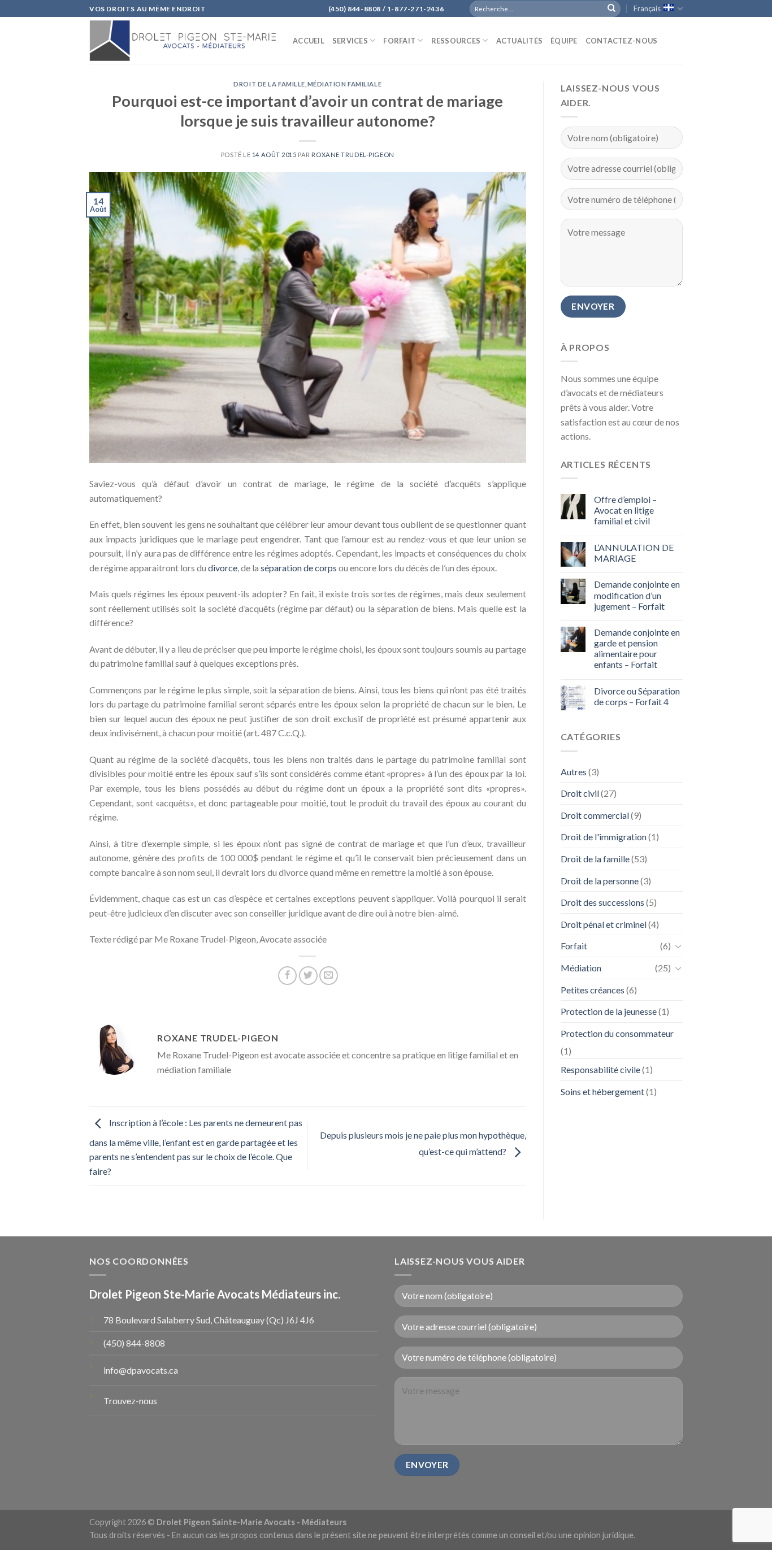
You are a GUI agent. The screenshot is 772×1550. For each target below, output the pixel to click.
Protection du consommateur (617, 1033)
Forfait (399, 40)
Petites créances (592, 989)
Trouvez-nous (130, 1400)
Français (647, 8)
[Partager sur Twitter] (308, 975)
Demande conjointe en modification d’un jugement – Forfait (637, 595)
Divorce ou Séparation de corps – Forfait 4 (637, 696)
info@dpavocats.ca (140, 1370)
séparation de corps (299, 567)
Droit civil (580, 793)
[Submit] (611, 8)
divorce (222, 567)
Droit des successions (602, 902)
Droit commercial (595, 815)
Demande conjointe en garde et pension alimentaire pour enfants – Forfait (637, 648)
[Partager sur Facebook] (287, 975)
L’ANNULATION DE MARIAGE (634, 552)
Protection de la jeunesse (609, 1011)
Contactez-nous (621, 40)
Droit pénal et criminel (604, 924)
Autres (574, 771)
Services (350, 40)
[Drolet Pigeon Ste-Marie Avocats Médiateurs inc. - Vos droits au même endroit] (182, 40)
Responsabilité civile (600, 1069)
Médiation (581, 967)
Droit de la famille (269, 84)
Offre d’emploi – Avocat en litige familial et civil (625, 510)
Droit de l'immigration (604, 836)
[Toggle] (678, 946)
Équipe (564, 40)
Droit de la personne (600, 880)
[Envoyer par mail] (328, 975)
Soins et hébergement (602, 1091)
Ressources (456, 40)
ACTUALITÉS (519, 40)
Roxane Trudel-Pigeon (352, 154)
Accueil (308, 40)
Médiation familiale (344, 84)
